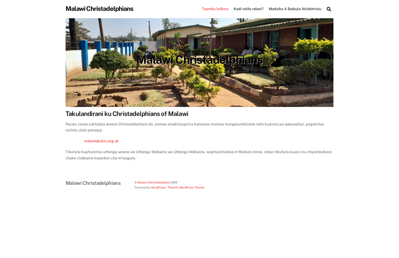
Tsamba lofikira (215, 9)
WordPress (158, 187)
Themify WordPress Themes (186, 187)
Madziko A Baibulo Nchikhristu (295, 9)
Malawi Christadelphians (154, 182)
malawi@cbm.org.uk (101, 141)
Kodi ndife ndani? (248, 9)
